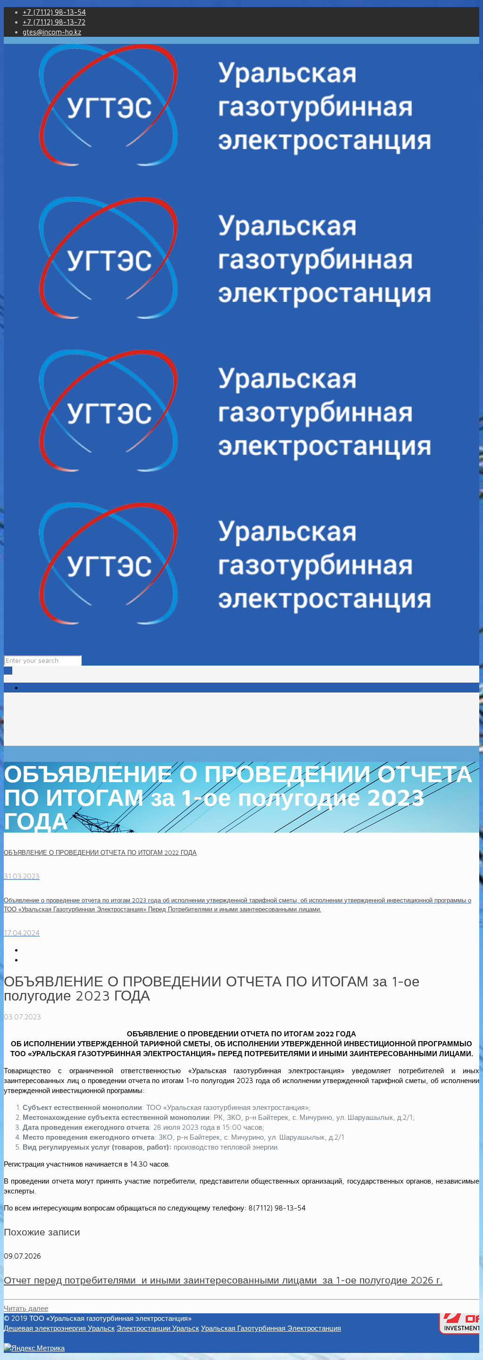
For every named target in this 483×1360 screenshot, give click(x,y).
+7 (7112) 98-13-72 (54, 22)
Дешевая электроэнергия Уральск (59, 1328)
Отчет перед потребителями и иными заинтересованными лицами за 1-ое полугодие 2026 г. (223, 1279)
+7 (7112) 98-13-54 (54, 12)
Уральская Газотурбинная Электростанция (271, 1328)
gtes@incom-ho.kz (52, 32)
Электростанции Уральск (158, 1328)
